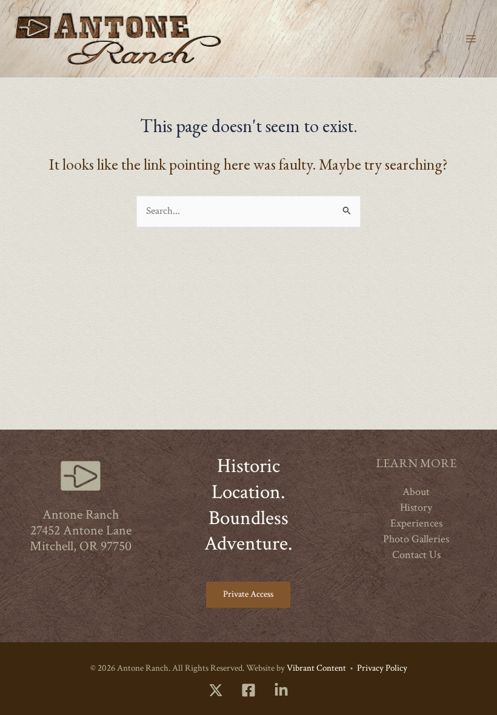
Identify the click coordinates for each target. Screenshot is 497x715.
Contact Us (416, 555)
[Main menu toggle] (471, 39)
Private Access (248, 594)
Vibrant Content (316, 668)
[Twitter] (215, 690)
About (416, 492)
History (416, 507)
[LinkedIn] (281, 690)
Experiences (416, 523)
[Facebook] (248, 690)
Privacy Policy (382, 668)
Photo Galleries (416, 539)
